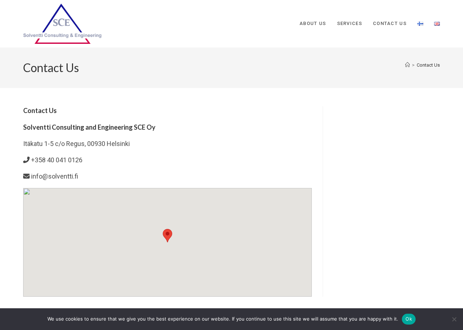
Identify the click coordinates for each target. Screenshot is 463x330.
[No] (454, 319)
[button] (167, 235)
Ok (408, 319)
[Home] (407, 65)
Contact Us (428, 65)
